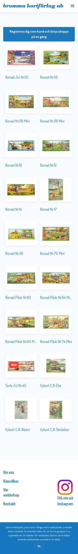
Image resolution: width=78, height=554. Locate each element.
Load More (39, 446)
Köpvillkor (11, 481)
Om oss (8, 472)
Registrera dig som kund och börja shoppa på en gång (39, 34)
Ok (39, 546)
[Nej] (73, 538)
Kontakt (9, 503)
